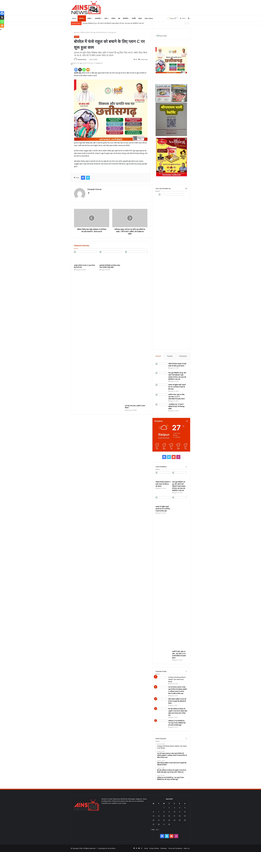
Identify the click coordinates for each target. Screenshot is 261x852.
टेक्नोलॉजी (125, 18)
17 (174, 816)
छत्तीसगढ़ (81, 18)
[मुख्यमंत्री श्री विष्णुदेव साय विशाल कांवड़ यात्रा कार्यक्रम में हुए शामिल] (111, 257)
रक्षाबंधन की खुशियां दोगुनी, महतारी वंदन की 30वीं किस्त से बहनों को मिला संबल (101, 23)
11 (179, 812)
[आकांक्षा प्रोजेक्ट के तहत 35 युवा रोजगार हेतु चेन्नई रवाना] (85, 257)
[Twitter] (88, 178)
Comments (183, 356)
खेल (119, 18)
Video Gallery (149, 18)
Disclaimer (163, 848)
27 (153, 824)
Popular (170, 356)
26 (185, 820)
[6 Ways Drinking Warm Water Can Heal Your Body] (161, 680)
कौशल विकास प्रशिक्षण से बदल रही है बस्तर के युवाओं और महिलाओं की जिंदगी (177, 701)
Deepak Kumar (82, 59)
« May (153, 829)
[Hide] (1, 29)
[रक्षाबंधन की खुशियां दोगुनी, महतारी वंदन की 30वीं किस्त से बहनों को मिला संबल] (161, 387)
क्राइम (140, 18)
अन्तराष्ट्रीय (98, 18)
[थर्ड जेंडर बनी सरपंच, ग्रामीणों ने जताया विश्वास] (136, 327)
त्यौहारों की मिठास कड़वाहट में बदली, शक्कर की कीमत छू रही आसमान (163, 484)
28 (159, 824)
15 (164, 816)
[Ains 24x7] (86, 8)
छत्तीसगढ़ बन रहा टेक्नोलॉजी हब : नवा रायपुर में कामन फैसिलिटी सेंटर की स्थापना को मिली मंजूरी (177, 723)
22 (164, 820)
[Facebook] (76, 69)
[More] (88, 69)
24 (174, 820)
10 (174, 812)
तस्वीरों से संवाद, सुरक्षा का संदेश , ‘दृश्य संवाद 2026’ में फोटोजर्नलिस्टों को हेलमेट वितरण (176, 397)
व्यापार (106, 18)
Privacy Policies (154, 848)
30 (169, 824)
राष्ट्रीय (89, 18)
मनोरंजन (113, 18)
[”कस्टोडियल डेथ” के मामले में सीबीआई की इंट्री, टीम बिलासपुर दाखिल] (161, 407)
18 (179, 816)
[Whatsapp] (84, 69)
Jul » (157, 829)
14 (158, 816)
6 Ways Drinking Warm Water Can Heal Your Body (177, 679)
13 (153, 816)
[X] (80, 69)
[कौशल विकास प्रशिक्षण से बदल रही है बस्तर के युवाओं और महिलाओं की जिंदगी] (161, 702)
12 (185, 812)
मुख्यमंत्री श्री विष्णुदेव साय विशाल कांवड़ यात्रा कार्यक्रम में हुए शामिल (110, 266)
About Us (187, 848)
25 (179, 820)
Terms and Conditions (175, 848)
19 (185, 816)
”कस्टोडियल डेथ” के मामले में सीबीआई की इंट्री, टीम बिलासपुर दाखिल (176, 406)
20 (153, 820)
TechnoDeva (111, 848)
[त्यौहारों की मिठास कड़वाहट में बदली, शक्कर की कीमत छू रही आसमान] (161, 366)
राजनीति (134, 18)
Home (74, 18)
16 (169, 816)
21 (158, 820)
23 (169, 820)
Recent (158, 356)
